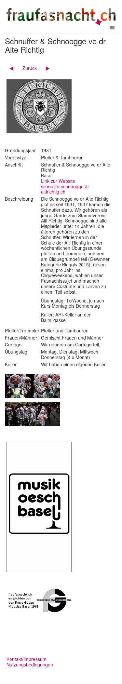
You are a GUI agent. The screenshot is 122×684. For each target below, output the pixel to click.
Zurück (29, 68)
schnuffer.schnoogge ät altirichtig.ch (65, 189)
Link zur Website (58, 181)
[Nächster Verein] (45, 68)
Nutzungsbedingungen (30, 664)
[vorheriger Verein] (14, 68)
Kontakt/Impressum (27, 659)
